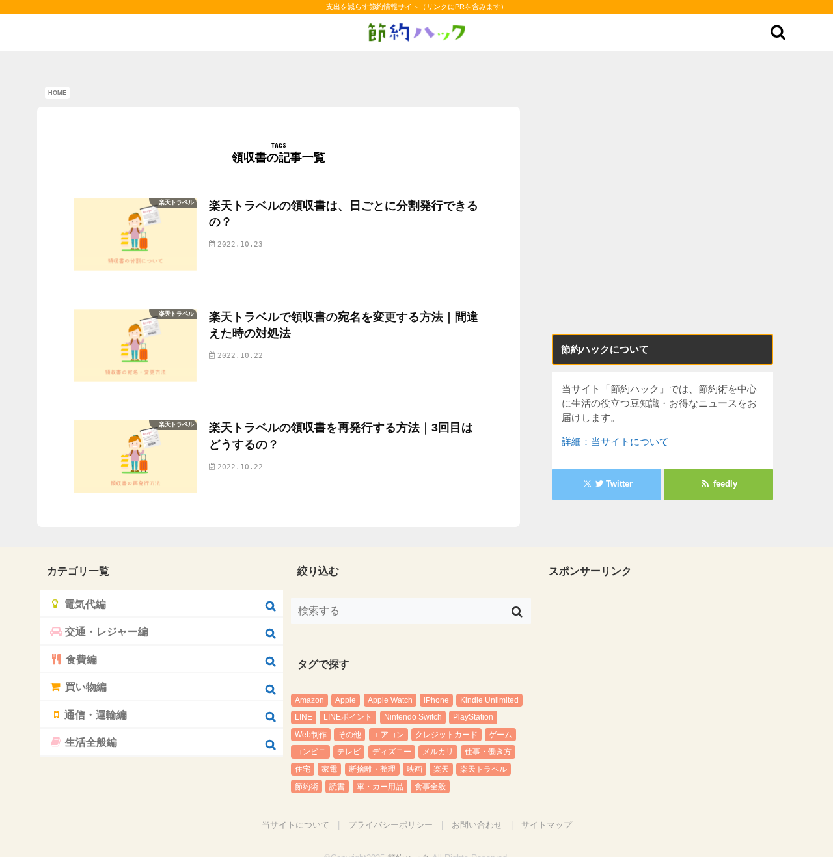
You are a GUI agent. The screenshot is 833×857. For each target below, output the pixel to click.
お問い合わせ (477, 825)
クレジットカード (446, 734)
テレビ (349, 751)
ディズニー (391, 751)
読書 (337, 786)
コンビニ (310, 751)
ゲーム (500, 734)
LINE (303, 717)
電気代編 (81, 602)
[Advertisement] (662, 233)
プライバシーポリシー (390, 825)
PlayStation (473, 717)
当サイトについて (295, 825)
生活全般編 (87, 728)
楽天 (441, 769)
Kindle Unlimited (489, 700)
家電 (329, 769)
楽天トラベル (483, 769)
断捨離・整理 (372, 769)
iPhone (436, 700)
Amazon (309, 700)
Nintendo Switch (413, 717)
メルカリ (438, 751)
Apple (345, 700)
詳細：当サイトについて (615, 442)
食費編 (78, 652)
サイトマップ (546, 825)
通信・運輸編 (91, 703)
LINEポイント (347, 717)
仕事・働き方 (488, 751)
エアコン (388, 734)
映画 (414, 769)
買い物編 (82, 678)
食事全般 (430, 786)
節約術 (306, 786)
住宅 (302, 769)
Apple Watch (390, 700)
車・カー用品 (380, 786)
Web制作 (311, 734)
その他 (349, 734)
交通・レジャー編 (100, 627)
